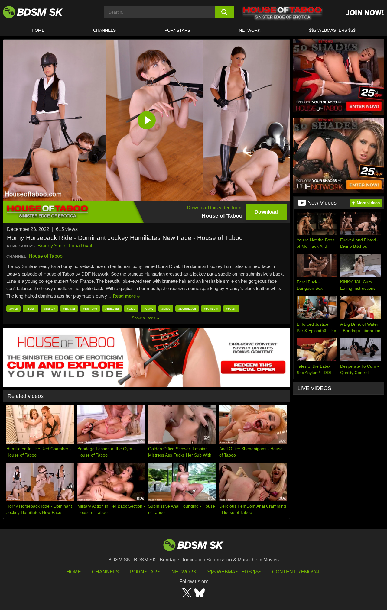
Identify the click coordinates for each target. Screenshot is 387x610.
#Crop (131, 308)
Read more (124, 296)
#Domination (187, 308)
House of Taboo (46, 256)
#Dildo (165, 308)
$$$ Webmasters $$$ (234, 571)
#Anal (13, 308)
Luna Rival (80, 245)
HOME (38, 30)
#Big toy (49, 308)
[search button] (224, 12)
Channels (105, 571)
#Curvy (148, 308)
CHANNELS (104, 30)
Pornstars (145, 571)
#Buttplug (112, 308)
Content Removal (296, 571)
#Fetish (231, 308)
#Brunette (90, 308)
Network (249, 30)
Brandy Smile (52, 245)
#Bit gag (69, 308)
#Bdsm (30, 308)
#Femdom (211, 308)
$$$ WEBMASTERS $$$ (332, 30)
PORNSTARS (177, 30)
